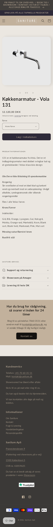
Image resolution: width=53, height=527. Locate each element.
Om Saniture (12, 418)
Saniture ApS (30, 520)
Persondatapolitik (14, 433)
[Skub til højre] (33, 93)
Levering (17, 116)
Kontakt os (27, 336)
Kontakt (9, 422)
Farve (4, 120)
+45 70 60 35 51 (23, 373)
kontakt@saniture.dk (32, 324)
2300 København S (15, 460)
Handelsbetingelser (15, 429)
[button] (3, 21)
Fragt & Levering (13, 426)
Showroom (29, 475)
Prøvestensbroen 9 (15, 448)
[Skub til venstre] (20, 93)
